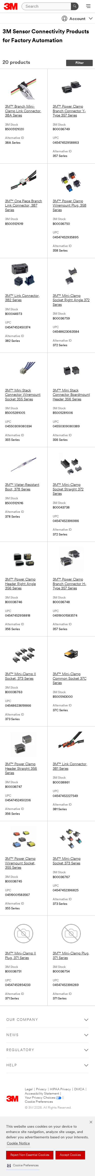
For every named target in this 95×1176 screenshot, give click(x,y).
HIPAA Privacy (60, 1089)
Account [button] (77, 19)
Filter (79, 63)
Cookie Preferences (39, 1102)
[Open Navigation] (88, 7)
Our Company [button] (22, 1020)
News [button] (12, 1035)
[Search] (75, 6)
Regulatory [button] (20, 1050)
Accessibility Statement (42, 1093)
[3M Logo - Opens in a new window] (11, 6)
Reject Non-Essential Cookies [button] (29, 1155)
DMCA (79, 1089)
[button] (23, 1166)
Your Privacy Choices (40, 1097)
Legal (29, 1089)
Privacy (41, 1089)
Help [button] (11, 1065)
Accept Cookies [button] (70, 1155)
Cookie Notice (18, 1143)
